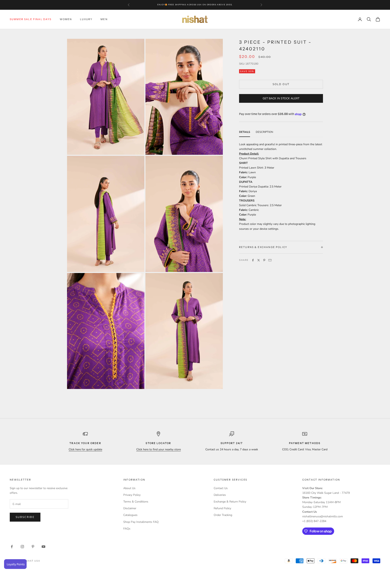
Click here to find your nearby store (158, 449)
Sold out (281, 84)
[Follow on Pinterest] (33, 547)
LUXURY (86, 19)
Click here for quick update (85, 449)
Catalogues (130, 515)
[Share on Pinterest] (264, 260)
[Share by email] (270, 260)
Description (264, 132)
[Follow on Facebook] (12, 547)
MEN (104, 19)
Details (244, 132)
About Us (129, 488)
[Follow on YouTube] (43, 547)
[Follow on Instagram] (22, 547)
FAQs (126, 529)
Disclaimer (129, 508)
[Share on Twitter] (258, 260)
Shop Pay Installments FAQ (141, 522)
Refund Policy (222, 508)
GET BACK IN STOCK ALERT (281, 98)
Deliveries (220, 495)
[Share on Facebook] (253, 260)
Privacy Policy (132, 495)
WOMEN (66, 19)
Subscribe (25, 517)
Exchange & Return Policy (230, 502)
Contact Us (221, 488)
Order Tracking (223, 515)
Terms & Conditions (135, 502)
